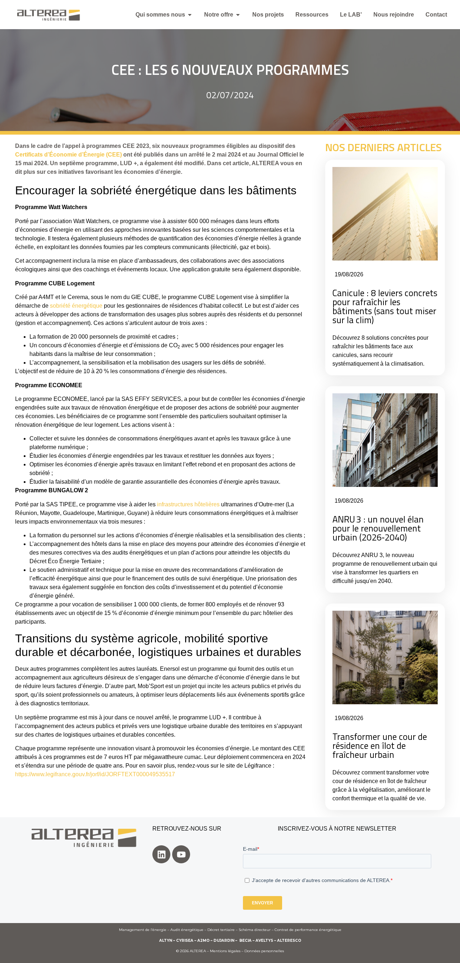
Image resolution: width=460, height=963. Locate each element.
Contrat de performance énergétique (308, 929)
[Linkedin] (161, 854)
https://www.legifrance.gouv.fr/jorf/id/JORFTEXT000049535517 (95, 774)
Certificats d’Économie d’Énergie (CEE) (68, 155)
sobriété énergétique (76, 306)
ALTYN (165, 940)
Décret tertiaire (221, 929)
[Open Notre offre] (238, 14)
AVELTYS (264, 940)
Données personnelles (264, 951)
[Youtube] (181, 854)
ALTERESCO (289, 940)
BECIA (245, 940)
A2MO (203, 940)
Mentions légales (225, 951)
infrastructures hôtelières (188, 504)
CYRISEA (184, 940)
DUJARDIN (223, 940)
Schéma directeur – (257, 929)
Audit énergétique (186, 929)
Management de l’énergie (142, 929)
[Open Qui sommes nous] (190, 14)
